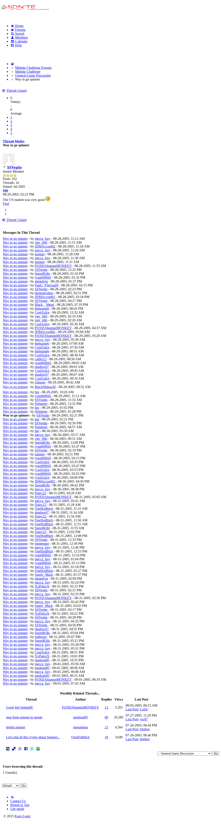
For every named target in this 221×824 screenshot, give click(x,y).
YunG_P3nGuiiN (46, 285)
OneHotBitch (44, 508)
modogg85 (42, 660)
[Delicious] (14, 749)
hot (37, 392)
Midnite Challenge (27, 71)
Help (18, 45)
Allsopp (40, 382)
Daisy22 (40, 493)
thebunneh (42, 308)
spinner (40, 254)
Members (21, 37)
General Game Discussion (33, 75)
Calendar (20, 41)
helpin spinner (15, 727)
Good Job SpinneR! (19, 707)
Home (19, 26)
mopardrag (80, 727)
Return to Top (19, 805)
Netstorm (41, 404)
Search (19, 33)
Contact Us (18, 801)
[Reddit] (20, 749)
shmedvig (41, 281)
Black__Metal (44, 304)
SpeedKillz (42, 273)
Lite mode (17, 809)
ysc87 (144, 719)
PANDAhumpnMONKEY (53, 266)
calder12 (40, 359)
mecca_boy (42, 238)
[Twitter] (32, 749)
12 (106, 707)
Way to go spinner (15, 238)
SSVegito (14, 167)
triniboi (145, 729)
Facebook (13, 52)
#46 (5, 190)
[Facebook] (26, 749)
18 (106, 737)
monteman (42, 543)
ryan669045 (43, 277)
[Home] (12, 64)
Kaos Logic (23, 816)
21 (106, 727)
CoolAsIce (42, 312)
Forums (19, 30)
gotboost (40, 637)
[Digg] (7, 749)
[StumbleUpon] (38, 749)
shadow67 (42, 367)
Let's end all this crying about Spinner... (33, 737)
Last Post (132, 709)
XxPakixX (42, 586)
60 (106, 717)
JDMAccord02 (45, 246)
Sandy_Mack (44, 574)
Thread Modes (13, 141)
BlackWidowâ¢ (45, 387)
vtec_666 (41, 242)
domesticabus (44, 293)
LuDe (144, 709)
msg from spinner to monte (24, 717)
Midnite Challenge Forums (33, 67)
